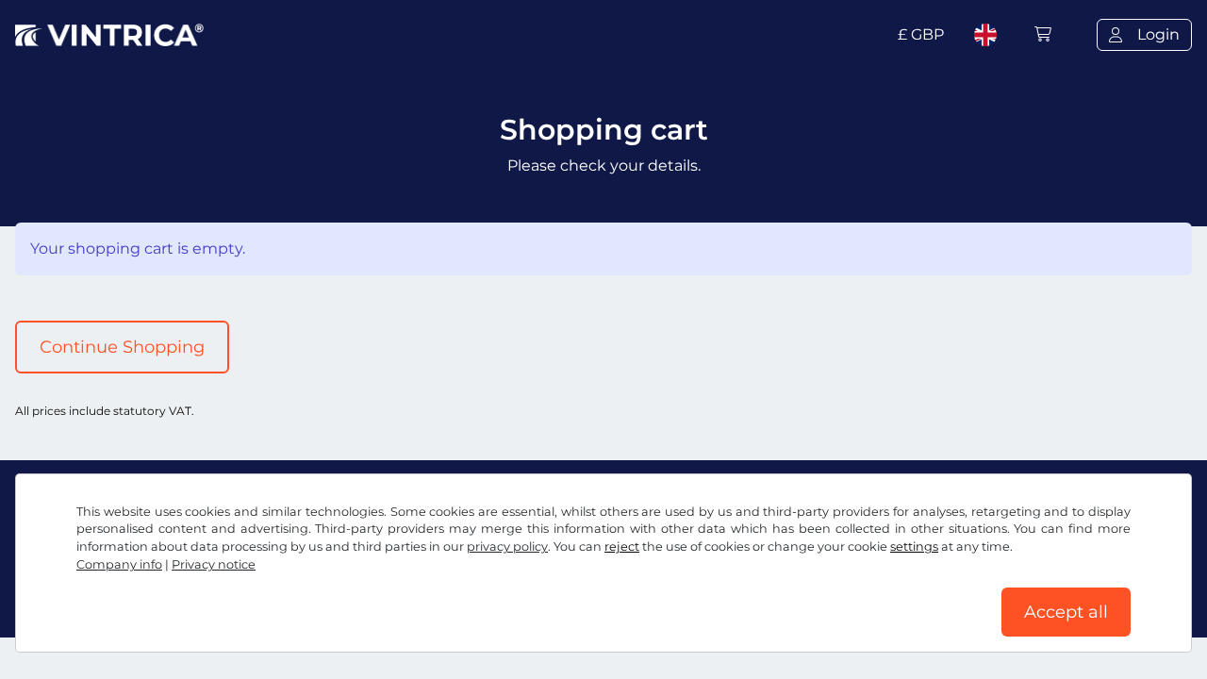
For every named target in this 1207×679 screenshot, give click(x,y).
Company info (119, 564)
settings (914, 546)
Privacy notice (214, 564)
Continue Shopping (122, 347)
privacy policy (507, 546)
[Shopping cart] (1042, 34)
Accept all (1066, 612)
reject (621, 546)
